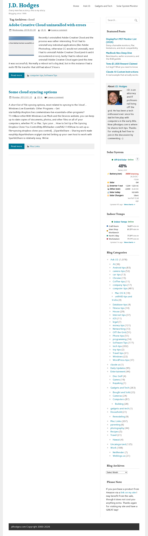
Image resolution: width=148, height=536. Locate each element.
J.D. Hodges (121, 86)
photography (117, 428)
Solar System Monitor (127, 6)
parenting (115, 424)
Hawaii (116, 439)
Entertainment (117, 371)
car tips (117, 274)
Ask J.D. (87, 6)
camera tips (119, 271)
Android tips (119, 267)
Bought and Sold (121, 392)
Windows (118, 356)
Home (76, 6)
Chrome (117, 278)
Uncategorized (118, 444)
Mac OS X (120, 293)
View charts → (129, 204)
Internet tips (119, 315)
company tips (120, 285)
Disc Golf (118, 376)
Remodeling (119, 416)
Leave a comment (59, 30)
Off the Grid (119, 332)
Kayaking (118, 383)
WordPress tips (121, 360)
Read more (16, 75)
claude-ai (115, 364)
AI (114, 264)
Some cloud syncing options (33, 92)
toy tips (117, 349)
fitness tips (118, 308)
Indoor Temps (120, 222)
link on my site (128, 492)
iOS (115, 318)
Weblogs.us (119, 455)
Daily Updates (117, 368)
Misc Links (35, 146)
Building (119, 404)
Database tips (120, 304)
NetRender (118, 452)
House (116, 311)
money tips (118, 325)
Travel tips (118, 353)
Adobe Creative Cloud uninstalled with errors (47, 25)
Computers (118, 399)
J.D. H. (43, 30)
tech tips (117, 346)
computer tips (36, 75)
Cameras (117, 395)
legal (115, 322)
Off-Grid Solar (120, 159)
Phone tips (118, 335)
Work (113, 447)
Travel (113, 435)
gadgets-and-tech (119, 408)
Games (116, 379)
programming (119, 339)
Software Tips (50, 75)
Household (116, 412)
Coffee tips (119, 281)
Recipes (114, 431)
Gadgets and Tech (103, 6)
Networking (119, 328)
